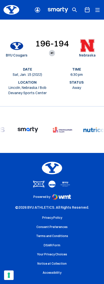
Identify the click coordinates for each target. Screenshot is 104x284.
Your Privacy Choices (52, 254)
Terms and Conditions (52, 236)
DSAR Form (52, 245)
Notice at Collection (52, 263)
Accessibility (52, 272)
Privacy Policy (52, 217)
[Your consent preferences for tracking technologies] (9, 275)
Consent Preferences (52, 227)
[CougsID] (37, 10)
